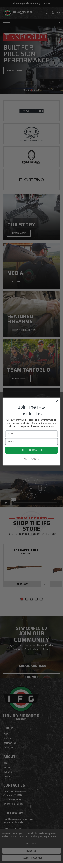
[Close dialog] (57, 401)
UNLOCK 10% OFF (31, 450)
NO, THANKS (31, 458)
